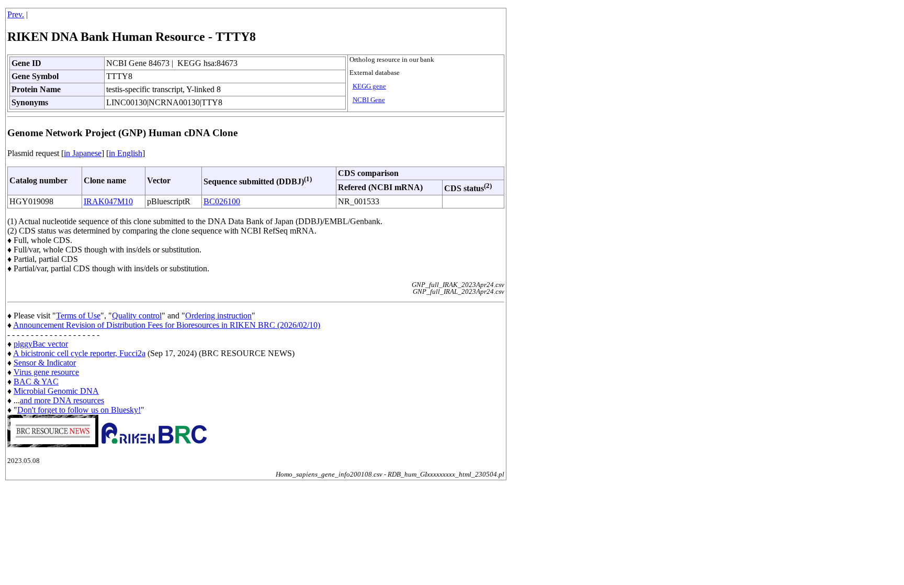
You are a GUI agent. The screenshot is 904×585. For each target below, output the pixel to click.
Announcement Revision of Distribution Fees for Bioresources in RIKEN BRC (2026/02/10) (166, 325)
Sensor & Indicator (45, 362)
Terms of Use (78, 315)
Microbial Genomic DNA (56, 391)
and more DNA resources (62, 400)
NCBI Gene (369, 100)
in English (125, 153)
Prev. (15, 14)
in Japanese (82, 153)
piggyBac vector (41, 343)
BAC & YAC (36, 381)
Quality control (137, 315)
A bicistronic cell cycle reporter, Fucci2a (79, 353)
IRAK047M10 (108, 201)
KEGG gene (369, 86)
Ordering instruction (218, 315)
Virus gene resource (46, 372)
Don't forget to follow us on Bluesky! (79, 409)
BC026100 (222, 201)
